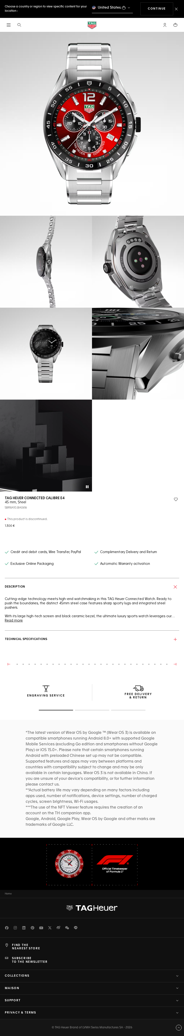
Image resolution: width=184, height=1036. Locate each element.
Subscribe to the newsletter (30, 960)
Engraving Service (46, 695)
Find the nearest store (26, 947)
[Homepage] (92, 25)
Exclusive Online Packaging (32, 564)
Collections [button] (17, 975)
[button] (165, 25)
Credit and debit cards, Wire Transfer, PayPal (46, 552)
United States (109, 7)
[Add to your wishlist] (175, 499)
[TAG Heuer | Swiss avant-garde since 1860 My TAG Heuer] (92, 907)
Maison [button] (12, 988)
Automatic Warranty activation (125, 564)
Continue (160, 8)
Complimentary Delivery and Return (128, 552)
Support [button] (13, 1000)
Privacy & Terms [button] (20, 1012)
